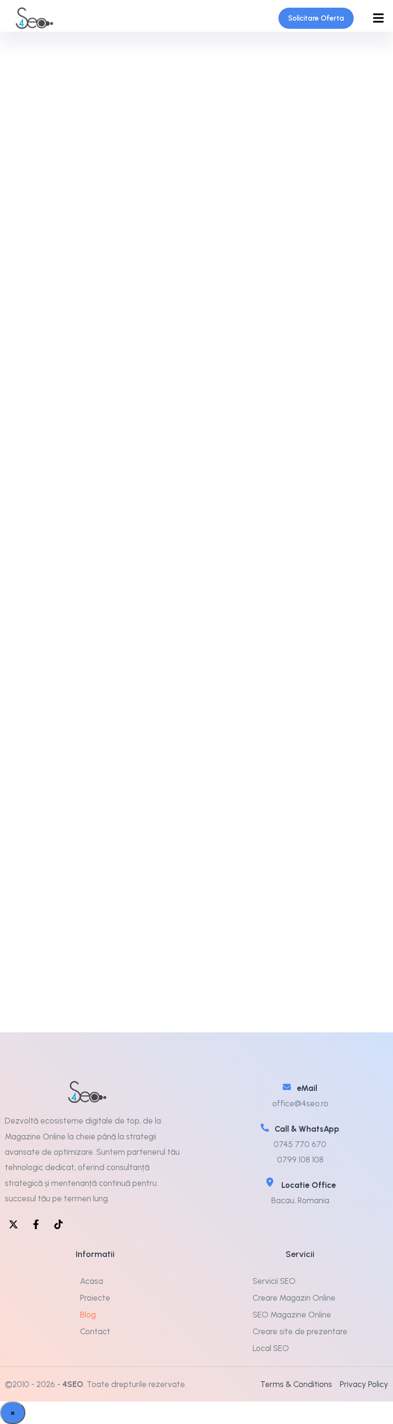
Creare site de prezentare (300, 1331)
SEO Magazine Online (292, 1314)
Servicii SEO (274, 1281)
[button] (378, 18)
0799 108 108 (300, 1159)
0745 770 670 (300, 1144)
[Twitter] (13, 1224)
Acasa (91, 1281)
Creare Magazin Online (294, 1298)
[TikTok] (58, 1224)
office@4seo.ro (300, 1103)
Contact (95, 1331)
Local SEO (271, 1348)
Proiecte (95, 1298)
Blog (88, 1314)
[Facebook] (36, 1224)
